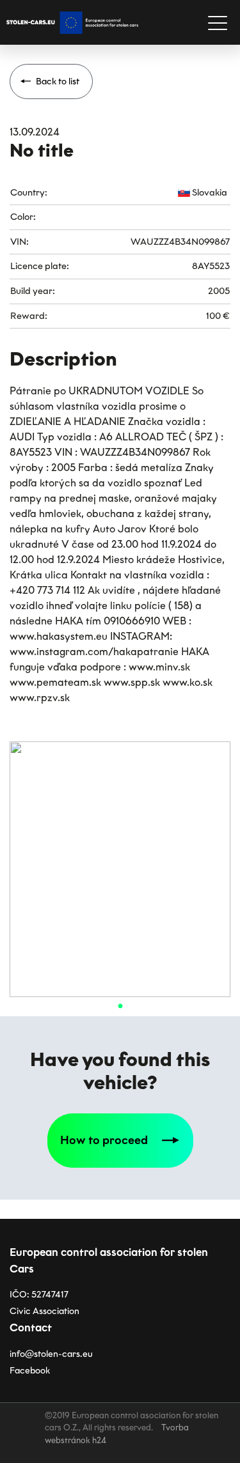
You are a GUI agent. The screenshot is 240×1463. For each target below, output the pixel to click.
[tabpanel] (120, 869)
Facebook (30, 1370)
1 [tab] (120, 1006)
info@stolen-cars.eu (51, 1354)
